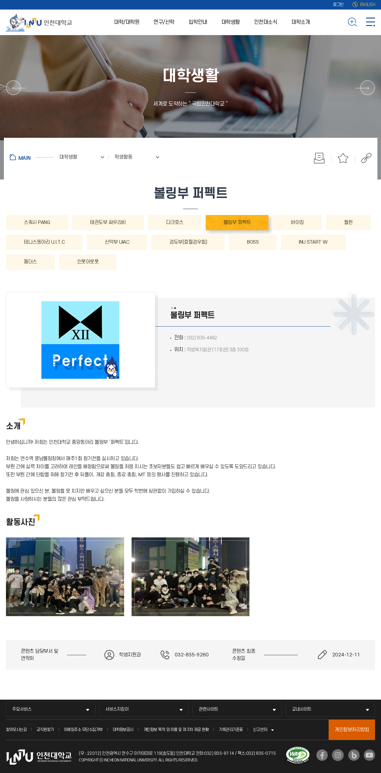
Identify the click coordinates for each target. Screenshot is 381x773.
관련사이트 (208, 709)
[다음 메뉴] (367, 87)
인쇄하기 (319, 158)
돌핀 (348, 222)
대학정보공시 (123, 729)
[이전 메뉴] (13, 87)
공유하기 (363, 158)
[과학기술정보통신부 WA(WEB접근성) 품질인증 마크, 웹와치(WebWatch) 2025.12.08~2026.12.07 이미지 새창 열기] (298, 750)
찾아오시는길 (16, 729)
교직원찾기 (45, 729)
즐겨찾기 (343, 158)
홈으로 (32, 157)
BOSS (253, 242)
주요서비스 (22, 709)
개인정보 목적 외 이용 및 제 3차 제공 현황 (176, 729)
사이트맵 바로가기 (370, 22)
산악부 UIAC (117, 242)
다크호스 (174, 222)
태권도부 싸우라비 (108, 222)
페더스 (30, 262)
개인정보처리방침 (352, 729)
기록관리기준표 (231, 729)
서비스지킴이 (117, 709)
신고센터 (260, 729)
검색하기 (352, 22)
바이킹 (297, 222)
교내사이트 (301, 709)
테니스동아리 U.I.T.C (44, 242)
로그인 (338, 4)
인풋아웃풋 (88, 262)
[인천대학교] (40, 22)
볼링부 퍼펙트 (237, 222)
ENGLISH (367, 4)
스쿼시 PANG (37, 222)
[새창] (322, 755)
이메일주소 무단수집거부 (83, 729)
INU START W (313, 242)
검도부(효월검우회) (188, 242)
